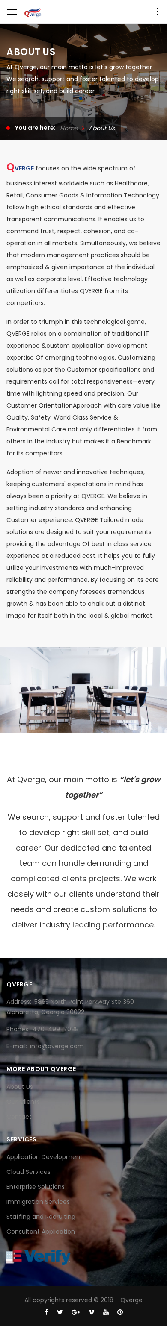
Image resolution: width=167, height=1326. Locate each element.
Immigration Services (38, 1201)
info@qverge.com (57, 1046)
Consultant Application (40, 1231)
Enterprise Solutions (35, 1186)
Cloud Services (28, 1172)
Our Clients (23, 1101)
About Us (19, 1087)
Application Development (44, 1157)
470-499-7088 (56, 1029)
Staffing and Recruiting (40, 1216)
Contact (19, 1116)
